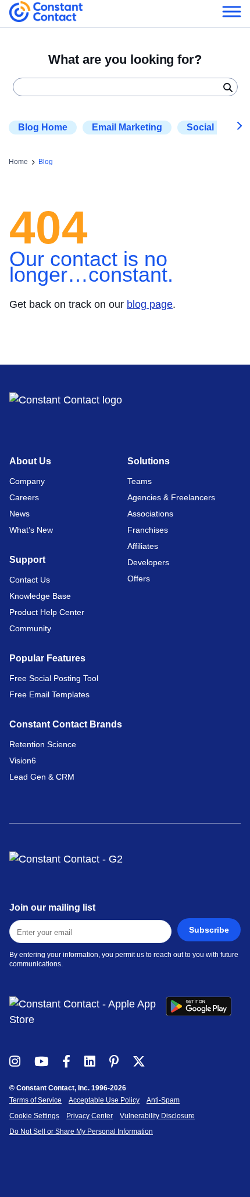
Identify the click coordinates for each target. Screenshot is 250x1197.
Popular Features (47, 658)
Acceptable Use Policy (104, 1100)
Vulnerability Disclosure (157, 1116)
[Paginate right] (231, 127)
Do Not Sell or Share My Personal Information (81, 1131)
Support (27, 560)
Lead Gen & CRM (41, 776)
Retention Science (42, 744)
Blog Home (42, 127)
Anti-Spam (163, 1100)
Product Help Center (46, 612)
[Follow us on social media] (14, 1061)
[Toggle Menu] (231, 11)
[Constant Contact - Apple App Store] (87, 1012)
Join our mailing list (52, 907)
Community (30, 628)
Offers (138, 578)
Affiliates (142, 546)
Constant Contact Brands (65, 724)
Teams (139, 481)
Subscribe (209, 929)
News (19, 513)
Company (27, 481)
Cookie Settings (34, 1116)
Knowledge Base (40, 596)
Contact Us (29, 579)
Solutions (148, 461)
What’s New (31, 529)
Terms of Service (35, 1100)
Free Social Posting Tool (53, 678)
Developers (148, 562)
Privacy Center (89, 1116)
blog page (150, 304)
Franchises (147, 529)
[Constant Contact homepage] (65, 400)
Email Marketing (127, 127)
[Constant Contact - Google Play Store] (203, 1012)
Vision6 (22, 760)
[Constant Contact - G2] (125, 859)
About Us (30, 461)
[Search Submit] (227, 86)
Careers (24, 497)
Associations (150, 513)
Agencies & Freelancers (171, 497)
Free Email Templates (49, 694)
